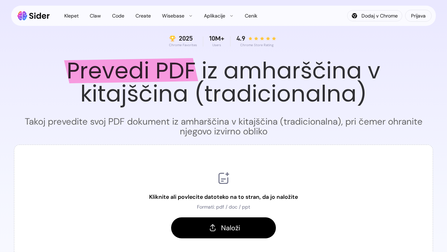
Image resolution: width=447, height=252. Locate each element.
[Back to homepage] (33, 15)
